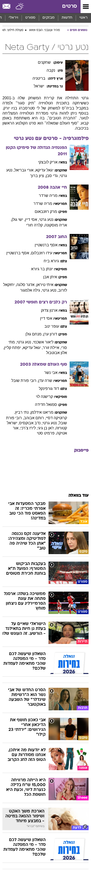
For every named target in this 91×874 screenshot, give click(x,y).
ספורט (30, 18)
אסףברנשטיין (46, 245)
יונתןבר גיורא (42, 269)
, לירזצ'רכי (29, 428)
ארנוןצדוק (49, 310)
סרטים (69, 6)
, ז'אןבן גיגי (47, 428)
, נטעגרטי (50, 290)
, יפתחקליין (13, 348)
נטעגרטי (46, 219)
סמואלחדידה (46, 404)
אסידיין (46, 318)
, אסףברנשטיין (18, 253)
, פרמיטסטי (47, 433)
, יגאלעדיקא (33, 348)
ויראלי (13, 18)
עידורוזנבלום (41, 253)
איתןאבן (50, 277)
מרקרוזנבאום (46, 211)
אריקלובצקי (48, 162)
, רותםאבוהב (35, 418)
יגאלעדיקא (44, 170)
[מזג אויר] (20, 6)
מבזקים (48, 18)
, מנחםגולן (34, 334)
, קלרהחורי (35, 225)
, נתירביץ (23, 412)
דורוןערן (50, 334)
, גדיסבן (53, 176)
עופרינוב (51, 326)
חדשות (67, 18)
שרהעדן (45, 381)
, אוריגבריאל (24, 170)
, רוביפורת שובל (24, 381)
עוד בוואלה (78, 496)
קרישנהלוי (44, 396)
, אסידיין (32, 219)
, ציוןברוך (38, 176)
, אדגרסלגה (26, 285)
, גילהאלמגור (31, 290)
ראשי (83, 18)
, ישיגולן (18, 219)
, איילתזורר (52, 348)
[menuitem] (67, 18)
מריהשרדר (48, 195)
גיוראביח (51, 261)
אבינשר (51, 373)
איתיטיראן (44, 285)
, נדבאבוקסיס (30, 423)
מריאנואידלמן (42, 412)
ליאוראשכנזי (43, 342)
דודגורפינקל (49, 389)
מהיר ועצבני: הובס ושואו (44, 30)
